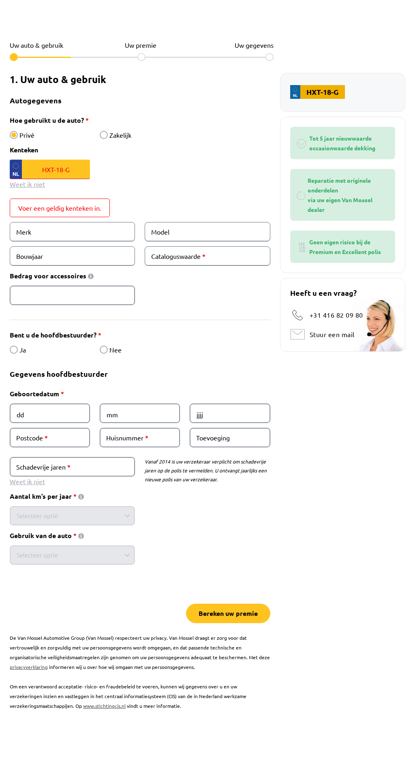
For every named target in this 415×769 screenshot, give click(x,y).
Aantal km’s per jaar (41, 496)
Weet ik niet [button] (27, 184)
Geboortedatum (34, 393)
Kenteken (24, 149)
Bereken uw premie (228, 613)
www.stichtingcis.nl (104, 706)
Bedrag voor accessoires (48, 275)
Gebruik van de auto (41, 535)
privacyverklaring (29, 667)
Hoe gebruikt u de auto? (47, 120)
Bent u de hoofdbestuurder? (53, 335)
